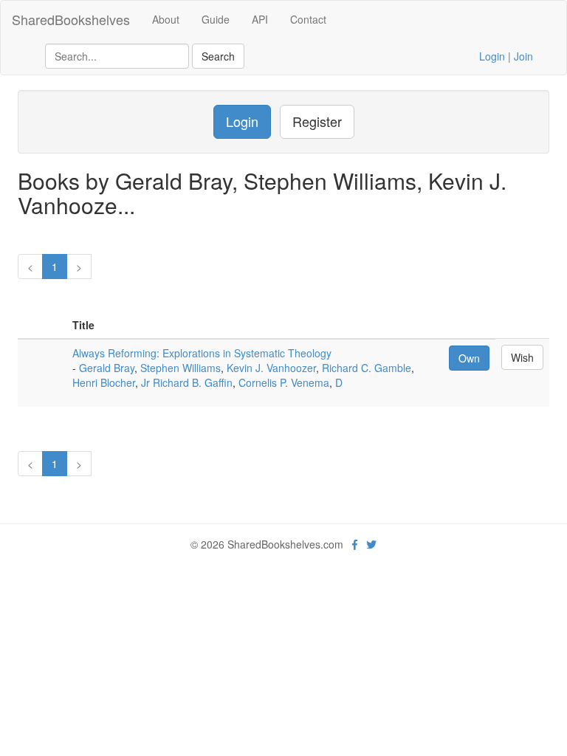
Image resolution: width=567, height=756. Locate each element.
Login (492, 56)
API (260, 19)
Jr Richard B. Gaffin (187, 382)
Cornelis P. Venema (283, 382)
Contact (308, 19)
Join (523, 56)
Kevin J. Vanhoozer (271, 367)
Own (469, 358)
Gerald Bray (106, 367)
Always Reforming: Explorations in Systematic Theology (201, 353)
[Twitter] (371, 544)
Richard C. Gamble (366, 367)
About (165, 19)
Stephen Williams (180, 367)
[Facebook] (354, 544)
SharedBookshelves (71, 19)
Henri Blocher (103, 382)
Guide (216, 19)
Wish (522, 357)
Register (317, 121)
